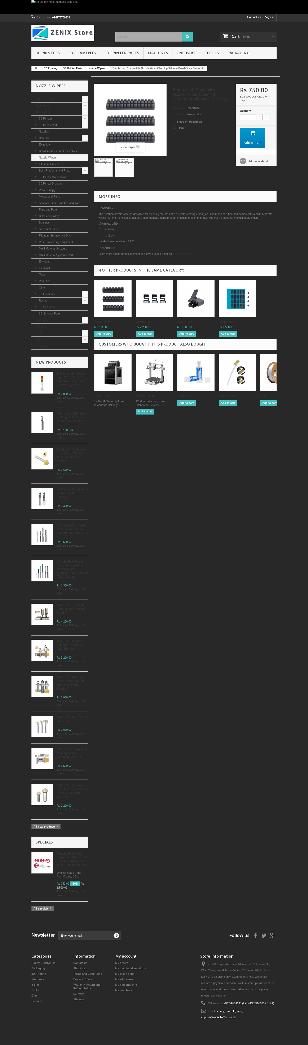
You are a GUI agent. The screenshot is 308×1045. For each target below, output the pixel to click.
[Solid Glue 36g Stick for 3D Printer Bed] (196, 372)
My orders (121, 962)
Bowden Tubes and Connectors (57, 151)
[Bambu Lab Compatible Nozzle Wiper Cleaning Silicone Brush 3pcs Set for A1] (103, 167)
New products (51, 362)
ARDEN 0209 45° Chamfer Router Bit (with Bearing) (70, 644)
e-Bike (39, 326)
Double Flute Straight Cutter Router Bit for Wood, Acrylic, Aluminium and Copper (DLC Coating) (72, 569)
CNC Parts (187, 52)
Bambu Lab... (103, 322)
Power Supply (47, 190)
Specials (44, 842)
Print (182, 128)
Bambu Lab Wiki (183, 253)
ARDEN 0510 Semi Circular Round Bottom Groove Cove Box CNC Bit (72, 791)
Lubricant (44, 268)
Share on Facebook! (190, 121)
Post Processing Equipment (55, 242)
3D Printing (42, 112)
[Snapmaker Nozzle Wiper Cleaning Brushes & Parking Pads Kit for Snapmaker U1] (237, 298)
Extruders (44, 144)
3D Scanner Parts (49, 313)
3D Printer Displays (50, 183)
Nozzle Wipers (47, 157)
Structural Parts (48, 229)
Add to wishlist (257, 161)
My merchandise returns (131, 968)
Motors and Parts (49, 196)
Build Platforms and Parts (54, 170)
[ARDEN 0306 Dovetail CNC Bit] (42, 726)
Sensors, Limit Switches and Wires (60, 203)
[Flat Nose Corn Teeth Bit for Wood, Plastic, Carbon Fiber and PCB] (42, 534)
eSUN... (265, 396)
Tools (212, 52)
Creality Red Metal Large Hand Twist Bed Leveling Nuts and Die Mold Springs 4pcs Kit (72, 859)
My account (126, 956)
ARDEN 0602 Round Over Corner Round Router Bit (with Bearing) (71, 682)
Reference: (179, 108)
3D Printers (48, 52)
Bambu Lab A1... (147, 396)
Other (42, 287)
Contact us (254, 17)
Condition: (179, 114)
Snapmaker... (228, 322)
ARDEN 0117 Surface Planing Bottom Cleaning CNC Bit (72, 753)
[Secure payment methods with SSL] (154, 7)
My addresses (124, 979)
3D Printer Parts (121, 52)
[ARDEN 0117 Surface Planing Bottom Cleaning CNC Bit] (42, 758)
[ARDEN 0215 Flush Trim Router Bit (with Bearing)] (42, 614)
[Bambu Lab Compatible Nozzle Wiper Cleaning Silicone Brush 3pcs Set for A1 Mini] (113, 298)
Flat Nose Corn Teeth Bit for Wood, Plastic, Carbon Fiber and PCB (72, 529)
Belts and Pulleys (49, 216)
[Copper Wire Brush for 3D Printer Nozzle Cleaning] (237, 372)
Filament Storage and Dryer (55, 235)
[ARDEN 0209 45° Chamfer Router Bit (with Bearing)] (42, 650)
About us (79, 968)
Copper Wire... (228, 396)
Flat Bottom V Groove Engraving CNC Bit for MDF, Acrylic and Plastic (72, 455)
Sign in (269, 17)
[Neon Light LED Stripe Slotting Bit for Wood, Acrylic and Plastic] (42, 422)
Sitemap (78, 999)
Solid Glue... (185, 396)
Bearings (44, 222)
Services (41, 346)
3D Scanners (46, 307)
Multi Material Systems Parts (56, 255)
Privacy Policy (82, 979)
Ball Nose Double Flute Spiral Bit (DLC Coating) (72, 493)
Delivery (78, 994)
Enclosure (44, 261)
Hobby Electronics (47, 99)
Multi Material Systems (52, 248)
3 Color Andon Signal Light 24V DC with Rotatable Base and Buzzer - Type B (71, 379)
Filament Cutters (48, 164)
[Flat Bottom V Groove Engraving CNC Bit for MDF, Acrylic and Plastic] (42, 458)
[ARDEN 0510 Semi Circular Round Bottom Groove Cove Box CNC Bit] (42, 794)
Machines (158, 52)
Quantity (245, 110)
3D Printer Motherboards (53, 177)
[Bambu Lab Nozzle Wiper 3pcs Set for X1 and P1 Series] (154, 298)
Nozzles (43, 131)
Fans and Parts (48, 209)
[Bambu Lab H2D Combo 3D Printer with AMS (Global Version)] (113, 372)
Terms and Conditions (87, 973)
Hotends (43, 138)
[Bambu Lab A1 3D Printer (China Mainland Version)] (154, 372)
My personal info (126, 984)
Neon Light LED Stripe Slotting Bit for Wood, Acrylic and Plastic (72, 417)
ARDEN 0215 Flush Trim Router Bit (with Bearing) (71, 608)
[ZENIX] (70, 33)
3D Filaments (82, 52)
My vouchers (123, 990)
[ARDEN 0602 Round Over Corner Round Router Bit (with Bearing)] (42, 686)
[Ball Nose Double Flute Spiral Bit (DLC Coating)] (42, 498)
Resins (42, 300)
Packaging (238, 52)
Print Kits (44, 281)
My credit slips (124, 973)
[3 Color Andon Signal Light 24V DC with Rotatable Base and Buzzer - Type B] (42, 383)
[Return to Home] (36, 68)
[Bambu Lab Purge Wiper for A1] (196, 298)
